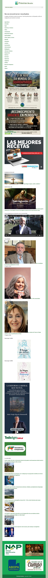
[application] (24, 226)
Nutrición (7, 56)
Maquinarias (7, 52)
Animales (7, 23)
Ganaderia (7, 41)
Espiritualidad (7, 35)
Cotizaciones (7, 31)
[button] (24, 225)
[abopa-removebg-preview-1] (14, 570)
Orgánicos (7, 60)
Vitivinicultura (8, 47)
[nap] (14, 555)
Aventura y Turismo (9, 27)
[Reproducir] (6, 235)
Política (6, 62)
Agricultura (7, 22)
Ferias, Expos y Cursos (9, 37)
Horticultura (7, 45)
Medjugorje (7, 49)
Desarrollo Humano (9, 33)
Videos (6, 68)
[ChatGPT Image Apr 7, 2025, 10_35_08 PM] (34, 555)
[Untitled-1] (15, 455)
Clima (6, 29)
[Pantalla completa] (41, 235)
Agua (6, 25)
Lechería (6, 43)
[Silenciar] (39, 235)
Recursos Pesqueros (9, 64)
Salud (6, 66)
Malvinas (6, 54)
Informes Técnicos (8, 51)
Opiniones (7, 58)
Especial (6, 39)
